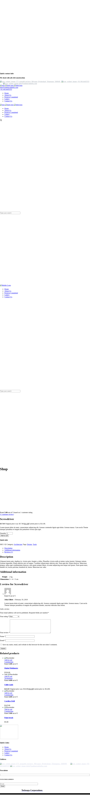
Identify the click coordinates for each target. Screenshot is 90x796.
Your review (5, 632)
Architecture (18, 544)
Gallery (7, 753)
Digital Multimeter (11, 668)
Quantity (3, 533)
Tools (35, 544)
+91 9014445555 (6, 89)
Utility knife (8, 685)
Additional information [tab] (12, 550)
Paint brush (8, 718)
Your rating (4, 616)
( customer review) (7, 514)
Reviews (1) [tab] (8, 552)
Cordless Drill (9, 701)
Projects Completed (11, 751)
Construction (8, 662)
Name (2, 636)
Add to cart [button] (8, 660)
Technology (8, 678)
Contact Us (8, 755)
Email (2, 640)
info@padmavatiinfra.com (9, 87)
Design (29, 544)
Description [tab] (8, 548)
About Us (7, 749)
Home (6, 747)
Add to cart (4, 535)
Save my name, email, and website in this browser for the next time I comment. (30, 645)
